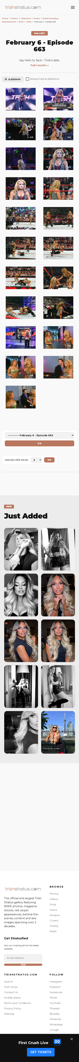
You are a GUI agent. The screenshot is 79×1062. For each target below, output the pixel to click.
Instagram (56, 981)
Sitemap (9, 1013)
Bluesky (55, 1013)
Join (23, 965)
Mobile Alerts (12, 997)
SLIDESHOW (14, 79)
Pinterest (55, 1019)
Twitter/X (55, 986)
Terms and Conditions (17, 1003)
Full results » (39, 65)
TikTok (53, 997)
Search (8, 981)
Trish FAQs (10, 986)
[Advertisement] (39, 816)
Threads (55, 1008)
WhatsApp (56, 1024)
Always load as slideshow (44, 79)
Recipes (55, 915)
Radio (53, 931)
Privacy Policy (12, 1008)
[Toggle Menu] (72, 7)
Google (54, 1029)
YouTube (55, 1003)
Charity (54, 925)
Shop (53, 904)
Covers (54, 920)
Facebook (56, 992)
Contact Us (11, 992)
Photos (54, 893)
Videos (54, 899)
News (53, 909)
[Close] (72, 1039)
